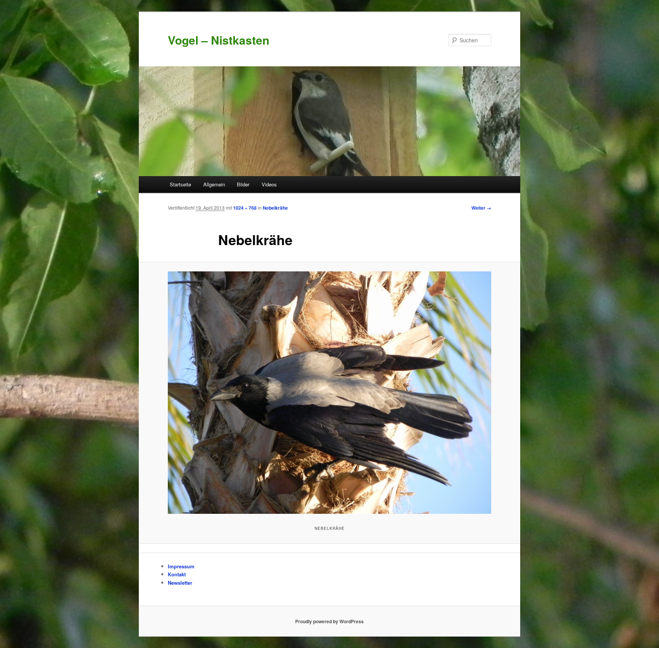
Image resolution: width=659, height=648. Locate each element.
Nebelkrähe (275, 207)
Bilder (243, 184)
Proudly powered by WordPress (329, 621)
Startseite (180, 184)
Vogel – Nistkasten (218, 40)
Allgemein (214, 184)
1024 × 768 (245, 207)
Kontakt (177, 574)
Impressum (181, 566)
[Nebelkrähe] (329, 392)
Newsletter (180, 582)
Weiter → (481, 207)
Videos (269, 184)
